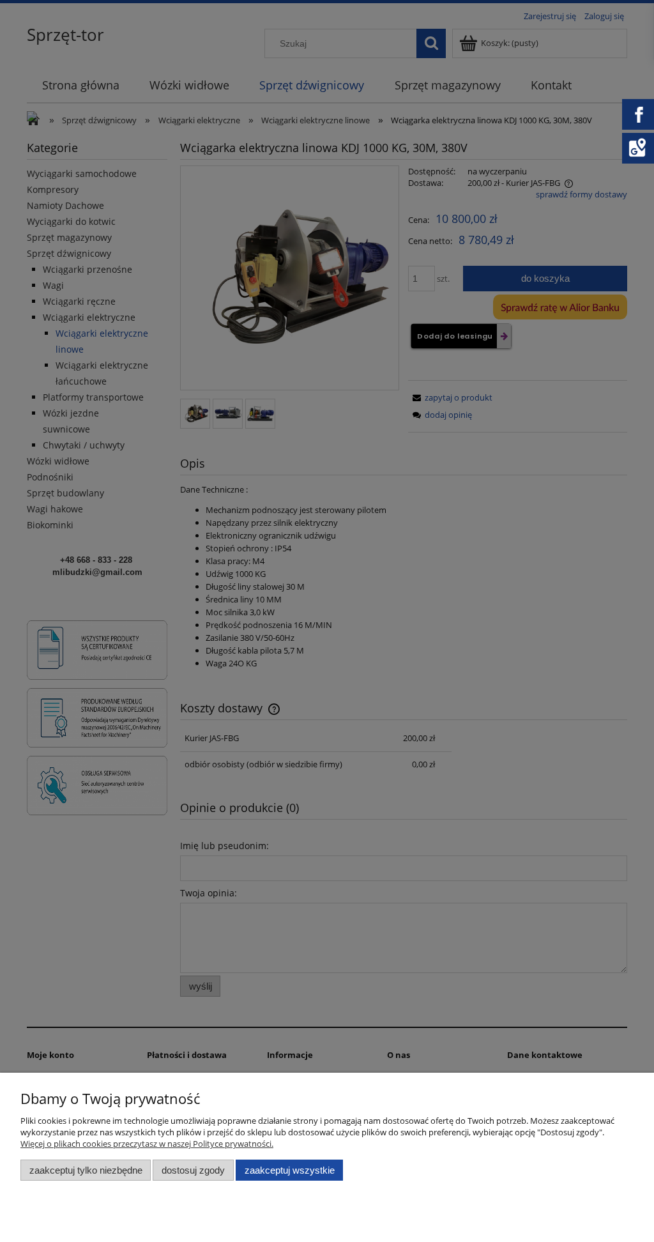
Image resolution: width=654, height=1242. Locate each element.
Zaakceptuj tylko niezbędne (85, 1170)
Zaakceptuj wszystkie (290, 1170)
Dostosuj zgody (193, 1170)
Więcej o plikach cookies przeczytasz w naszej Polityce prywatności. (146, 1143)
